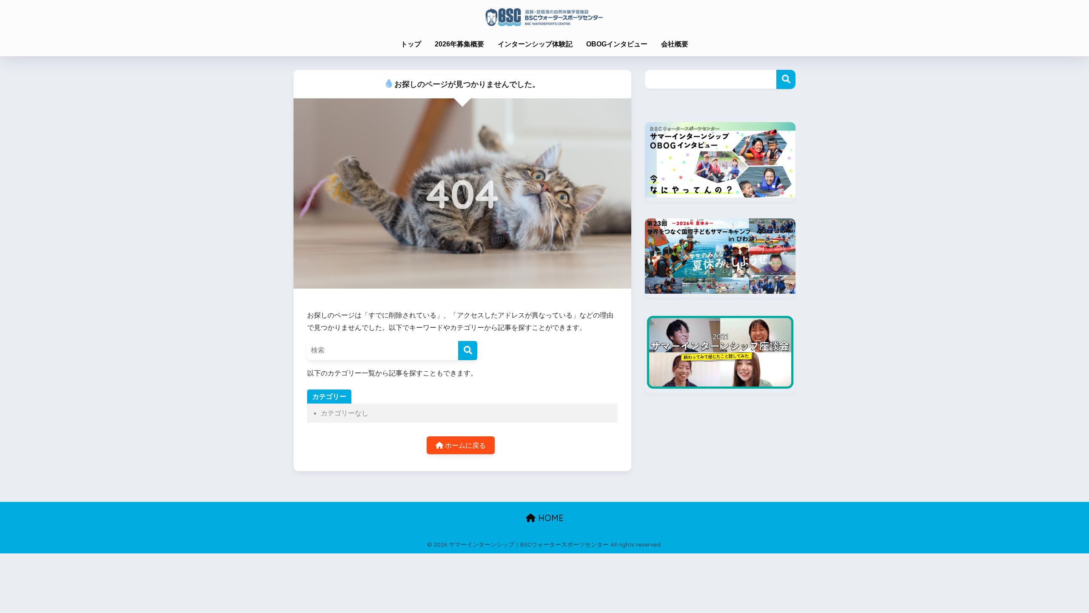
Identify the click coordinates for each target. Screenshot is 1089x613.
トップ (411, 44)
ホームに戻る (464, 445)
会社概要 (674, 44)
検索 (785, 79)
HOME (550, 518)
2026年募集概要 (459, 44)
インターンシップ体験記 (535, 44)
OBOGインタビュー (616, 44)
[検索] (467, 350)
